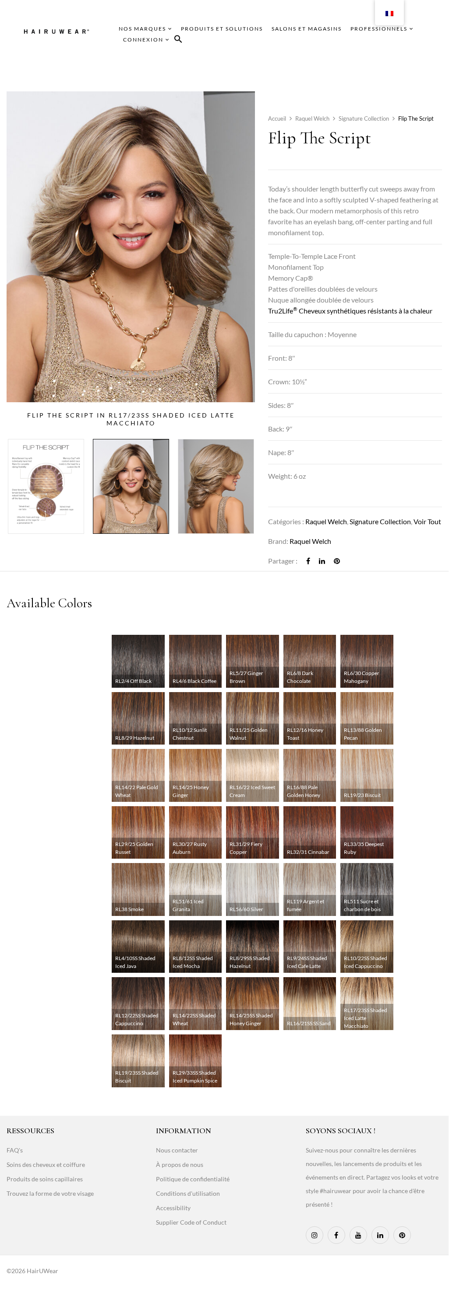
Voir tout (427, 521)
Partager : (282, 561)
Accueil (277, 118)
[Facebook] (308, 561)
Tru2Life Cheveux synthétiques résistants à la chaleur (350, 310)
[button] (178, 40)
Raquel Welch (312, 118)
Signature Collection (364, 118)
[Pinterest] (337, 561)
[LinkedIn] (322, 561)
